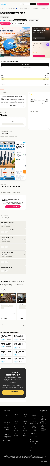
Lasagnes (7, 429)
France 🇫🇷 (15, 8)
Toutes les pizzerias (34, 441)
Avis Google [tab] (16, 192)
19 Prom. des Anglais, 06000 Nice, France (11, 61)
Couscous (7, 411)
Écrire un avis (42, 4)
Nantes (16, 428)
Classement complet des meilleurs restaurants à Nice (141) (12, 325)
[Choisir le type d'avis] (47, 4)
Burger (7, 424)
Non (6, 224)
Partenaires (43, 414)
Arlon (16, 416)
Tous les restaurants (8, 8)
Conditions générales (26, 461)
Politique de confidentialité (7, 461)
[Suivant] (4, 289)
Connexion (27, 4)
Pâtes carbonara (7, 422)
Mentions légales (34, 461)
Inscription (33, 4)
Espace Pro (38, 0)
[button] (41, 34)
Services (22, 87)
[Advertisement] (39, 120)
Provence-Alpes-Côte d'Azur (24, 8)
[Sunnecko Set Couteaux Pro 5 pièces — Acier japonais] (7, 160)
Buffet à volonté (7, 427)
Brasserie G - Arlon (34, 423)
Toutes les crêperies (34, 443)
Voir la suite (12, 105)
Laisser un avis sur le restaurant (12, 206)
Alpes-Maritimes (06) (35, 8)
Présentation (12, 87)
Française (2, 15)
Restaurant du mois (34, 450)
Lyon (16, 423)
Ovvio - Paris (34, 421)
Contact (44, 0)
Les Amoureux (4, 300)
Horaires (6, 87)
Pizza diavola (7, 410)
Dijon (16, 433)
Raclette (7, 425)
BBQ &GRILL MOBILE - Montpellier (34, 426)
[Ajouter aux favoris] (2, 29)
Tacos (7, 415)
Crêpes (7, 420)
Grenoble (16, 430)
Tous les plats (7, 434)
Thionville (16, 419)
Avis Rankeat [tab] (7, 189)
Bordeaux (16, 435)
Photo (2, 87)
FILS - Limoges (34, 419)
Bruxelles (16, 414)
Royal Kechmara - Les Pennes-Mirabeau (34, 414)
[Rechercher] (21, 4)
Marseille (16, 424)
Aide (41, 0)
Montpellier (16, 437)
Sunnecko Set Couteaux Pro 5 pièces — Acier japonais (20, 147)
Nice (42, 8)
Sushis (7, 418)
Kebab (7, 413)
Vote (34, 87)
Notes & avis (28, 87)
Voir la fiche (3, 318)
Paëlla (7, 417)
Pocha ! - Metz (34, 411)
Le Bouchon (21, 300)
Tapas (7, 432)
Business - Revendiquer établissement (43, 422)
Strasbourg (16, 421)
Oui (2, 224)
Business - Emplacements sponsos (43, 429)
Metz (16, 418)
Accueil (1, 8)
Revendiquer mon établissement (13, 392)
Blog (48, 0)
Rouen (16, 431)
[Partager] (12, 23)
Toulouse (16, 426)
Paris (16, 411)
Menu (11, 4)
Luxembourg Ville (15, 412)
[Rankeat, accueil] (4, 4)
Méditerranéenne (7, 15)
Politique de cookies (18, 461)
